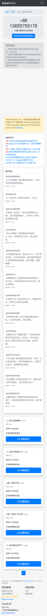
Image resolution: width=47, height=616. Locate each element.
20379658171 (16, 451)
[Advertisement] (23, 92)
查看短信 (25, 439)
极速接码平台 (9, 3)
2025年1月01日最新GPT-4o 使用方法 (21, 162)
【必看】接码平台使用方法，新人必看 (24, 149)
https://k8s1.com (28, 581)
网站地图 (29, 593)
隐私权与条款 (7, 591)
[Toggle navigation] (42, 3)
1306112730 (16, 514)
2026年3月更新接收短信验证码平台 (23, 141)
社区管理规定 (7, 593)
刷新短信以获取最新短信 (23, 35)
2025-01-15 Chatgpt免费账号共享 (19, 160)
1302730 (14, 482)
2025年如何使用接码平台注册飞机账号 (21, 157)
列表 (13, 11)
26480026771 (16, 545)
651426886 (14, 420)
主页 (7, 11)
